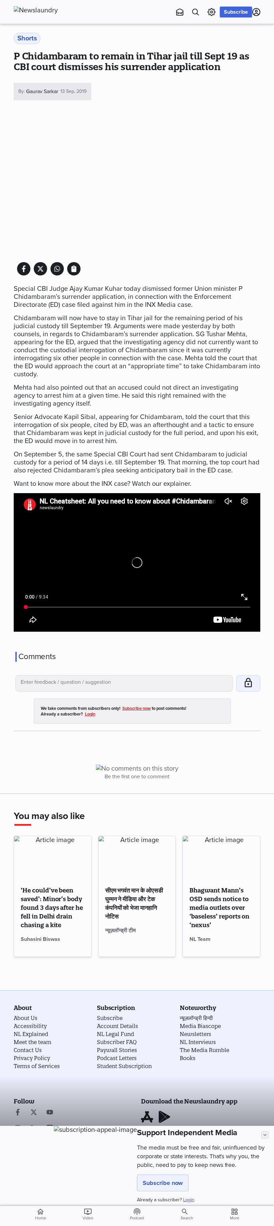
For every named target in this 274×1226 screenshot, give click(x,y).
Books (187, 1058)
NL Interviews (198, 1042)
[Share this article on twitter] (40, 268)
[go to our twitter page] (33, 1113)
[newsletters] (179, 12)
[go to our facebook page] (17, 1113)
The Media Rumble (204, 1050)
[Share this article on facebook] (23, 268)
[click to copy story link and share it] (74, 268)
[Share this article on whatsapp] (57, 268)
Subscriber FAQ (117, 1042)
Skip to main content (47, 45)
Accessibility (30, 1026)
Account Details (117, 1026)
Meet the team (32, 1042)
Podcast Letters (117, 1058)
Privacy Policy (32, 1058)
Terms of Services (37, 1066)
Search (187, 1218)
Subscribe (236, 12)
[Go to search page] (195, 12)
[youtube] (49, 1113)
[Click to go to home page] (50, 10)
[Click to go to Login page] (256, 12)
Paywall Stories (117, 1050)
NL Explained (31, 1034)
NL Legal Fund (115, 1034)
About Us (25, 1018)
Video (88, 1214)
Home (40, 1214)
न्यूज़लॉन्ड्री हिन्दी (196, 1018)
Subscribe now (163, 1183)
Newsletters (195, 1034)
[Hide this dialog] (265, 1135)
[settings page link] (212, 12)
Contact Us (28, 1050)
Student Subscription (124, 1066)
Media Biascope (200, 1026)
